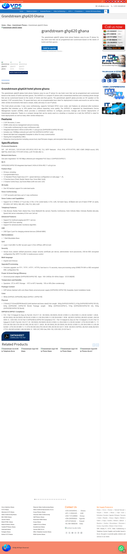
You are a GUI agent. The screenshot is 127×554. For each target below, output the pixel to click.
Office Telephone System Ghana (42, 532)
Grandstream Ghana (39, 527)
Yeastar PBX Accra (38, 529)
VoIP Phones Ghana (38, 517)
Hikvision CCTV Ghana (7, 512)
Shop (9, 25)
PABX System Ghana (39, 534)
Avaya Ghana (37, 522)
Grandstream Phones (19, 25)
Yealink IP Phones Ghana (8, 527)
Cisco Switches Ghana (7, 507)
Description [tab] (5, 83)
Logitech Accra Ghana (39, 524)
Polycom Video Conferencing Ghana (43, 507)
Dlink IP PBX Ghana (7, 522)
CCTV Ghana (5, 509)
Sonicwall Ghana (6, 529)
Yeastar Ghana (5, 519)
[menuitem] (21, 11)
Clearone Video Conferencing (41, 514)
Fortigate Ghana (6, 532)
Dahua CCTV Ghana (7, 534)
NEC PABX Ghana (6, 517)
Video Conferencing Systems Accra (43, 509)
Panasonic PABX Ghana (40, 519)
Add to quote (49, 48)
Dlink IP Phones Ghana (7, 524)
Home (3, 25)
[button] (35, 499)
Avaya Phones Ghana (39, 512)
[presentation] (94, 345)
